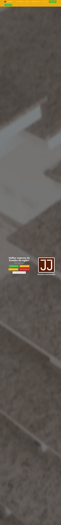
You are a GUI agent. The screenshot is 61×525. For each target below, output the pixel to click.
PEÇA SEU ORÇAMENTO (18, 272)
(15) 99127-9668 (24, 266)
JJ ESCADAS (9, 1)
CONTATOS (44, 1)
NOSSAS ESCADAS (35, 1)
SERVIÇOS (27, 1)
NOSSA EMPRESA (19, 1)
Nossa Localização (24, 269)
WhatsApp (52, 1)
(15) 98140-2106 (12, 269)
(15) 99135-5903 (13, 266)
